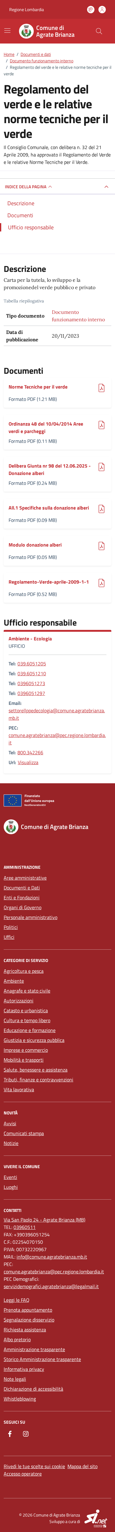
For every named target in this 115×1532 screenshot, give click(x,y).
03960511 (24, 1227)
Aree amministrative (25, 877)
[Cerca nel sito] (99, 31)
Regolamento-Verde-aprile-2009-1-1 (49, 581)
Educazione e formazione (30, 1030)
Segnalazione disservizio (29, 1319)
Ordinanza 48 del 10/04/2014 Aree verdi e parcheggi (46, 427)
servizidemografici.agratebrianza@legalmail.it (51, 1286)
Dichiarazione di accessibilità (33, 1389)
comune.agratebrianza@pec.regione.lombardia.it (57, 738)
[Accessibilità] (91, 9)
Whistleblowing (20, 1398)
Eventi (10, 1177)
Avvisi (10, 1123)
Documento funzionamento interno (78, 316)
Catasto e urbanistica (26, 1010)
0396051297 (31, 693)
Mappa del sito (82, 1466)
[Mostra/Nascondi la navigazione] (7, 30)
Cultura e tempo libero (27, 1020)
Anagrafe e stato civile (27, 990)
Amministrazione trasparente (34, 1349)
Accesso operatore (23, 1473)
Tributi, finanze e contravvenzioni (38, 1079)
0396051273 (31, 683)
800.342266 (30, 752)
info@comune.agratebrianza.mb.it (52, 1256)
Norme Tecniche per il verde (38, 386)
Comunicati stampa (24, 1133)
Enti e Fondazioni (22, 897)
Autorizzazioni (18, 1000)
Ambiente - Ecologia (30, 638)
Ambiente (14, 981)
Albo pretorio (17, 1339)
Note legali (15, 1379)
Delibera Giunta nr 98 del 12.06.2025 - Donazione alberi (50, 469)
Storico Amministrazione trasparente (42, 1359)
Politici (11, 927)
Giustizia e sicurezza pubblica (34, 1040)
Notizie (11, 1143)
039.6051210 (31, 673)
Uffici (9, 937)
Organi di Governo (22, 907)
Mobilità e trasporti (24, 1060)
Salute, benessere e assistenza (35, 1069)
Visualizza (28, 762)
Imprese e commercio (26, 1050)
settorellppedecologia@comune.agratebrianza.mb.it (57, 714)
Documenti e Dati (22, 887)
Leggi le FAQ (16, 1300)
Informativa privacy (24, 1369)
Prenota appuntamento (28, 1309)
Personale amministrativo (30, 917)
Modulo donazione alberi (35, 544)
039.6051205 (31, 663)
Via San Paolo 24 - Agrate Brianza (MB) (44, 1219)
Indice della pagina (25, 186)
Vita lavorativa (19, 1089)
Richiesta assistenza (25, 1329)
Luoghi (11, 1187)
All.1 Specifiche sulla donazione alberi (49, 507)
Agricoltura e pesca (24, 971)
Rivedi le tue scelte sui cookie (34, 1466)
